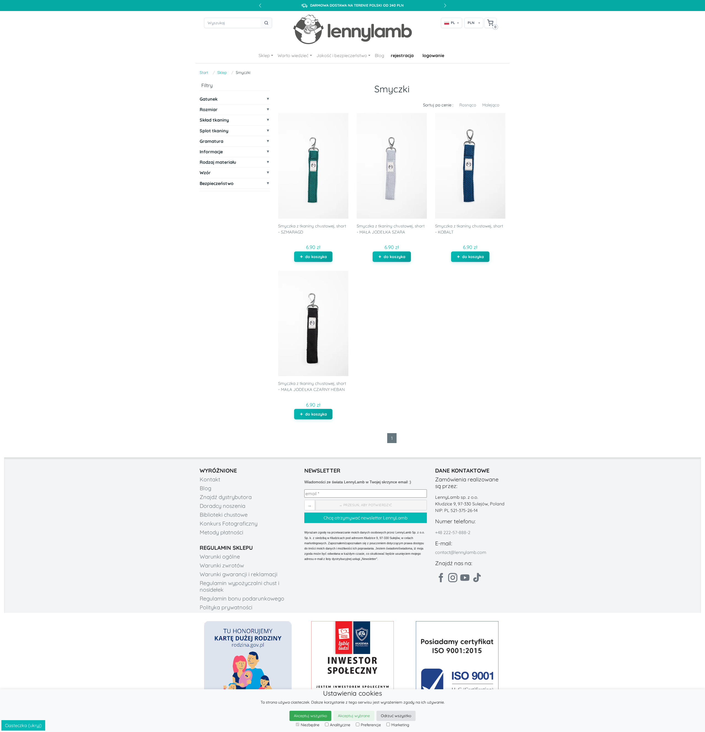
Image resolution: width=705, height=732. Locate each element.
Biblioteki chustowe (224, 514)
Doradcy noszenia (222, 505)
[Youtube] (464, 577)
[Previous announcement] (260, 5)
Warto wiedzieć (293, 55)
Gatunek (209, 99)
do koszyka (316, 256)
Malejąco (490, 105)
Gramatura (211, 141)
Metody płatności (221, 532)
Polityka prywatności (226, 607)
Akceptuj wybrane (354, 715)
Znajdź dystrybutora (226, 497)
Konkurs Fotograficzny (228, 523)
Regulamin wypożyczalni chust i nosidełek (239, 586)
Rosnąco (467, 105)
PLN (471, 22)
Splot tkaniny (214, 130)
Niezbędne (310, 724)
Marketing (400, 724)
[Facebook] (440, 577)
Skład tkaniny (214, 120)
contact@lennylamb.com (460, 552)
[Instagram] (452, 577)
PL (453, 22)
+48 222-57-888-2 (452, 532)
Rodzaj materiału (218, 162)
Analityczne (340, 724)
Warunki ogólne (220, 556)
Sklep (264, 55)
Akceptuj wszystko (310, 715)
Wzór (205, 173)
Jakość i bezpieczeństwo (341, 55)
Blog (379, 55)
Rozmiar (209, 109)
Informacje (211, 151)
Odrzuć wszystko (396, 715)
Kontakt (210, 479)
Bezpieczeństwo (217, 183)
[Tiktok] (476, 577)
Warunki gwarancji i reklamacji (238, 574)
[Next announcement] (445, 5)
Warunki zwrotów (222, 565)
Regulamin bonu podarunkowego (242, 598)
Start (204, 72)
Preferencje (371, 724)
